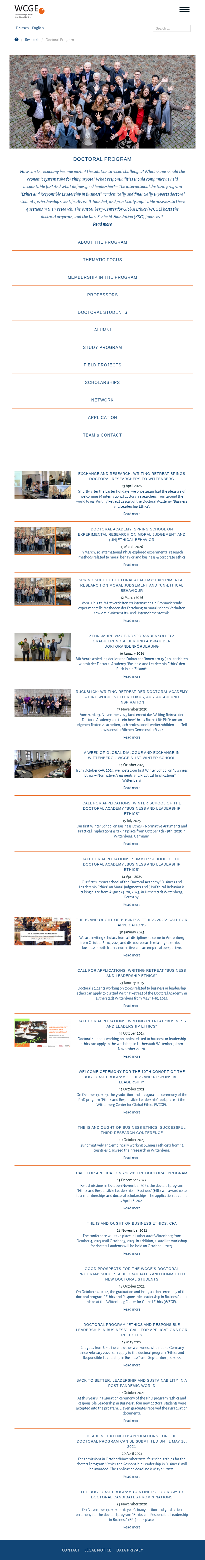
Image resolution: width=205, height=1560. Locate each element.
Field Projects (103, 365)
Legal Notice (97, 1550)
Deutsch (22, 28)
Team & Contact (102, 435)
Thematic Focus (102, 260)
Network (102, 400)
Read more (131, 514)
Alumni (102, 330)
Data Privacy (129, 1550)
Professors (102, 295)
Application (102, 417)
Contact (71, 1550)
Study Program (102, 347)
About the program (102, 242)
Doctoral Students (103, 312)
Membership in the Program (102, 277)
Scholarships (102, 382)
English (38, 28)
